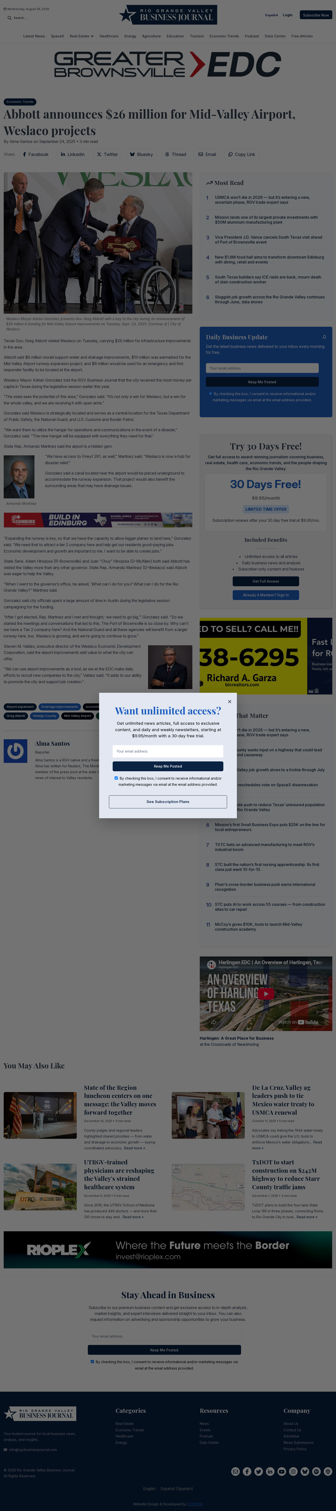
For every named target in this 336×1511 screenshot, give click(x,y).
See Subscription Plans (168, 801)
